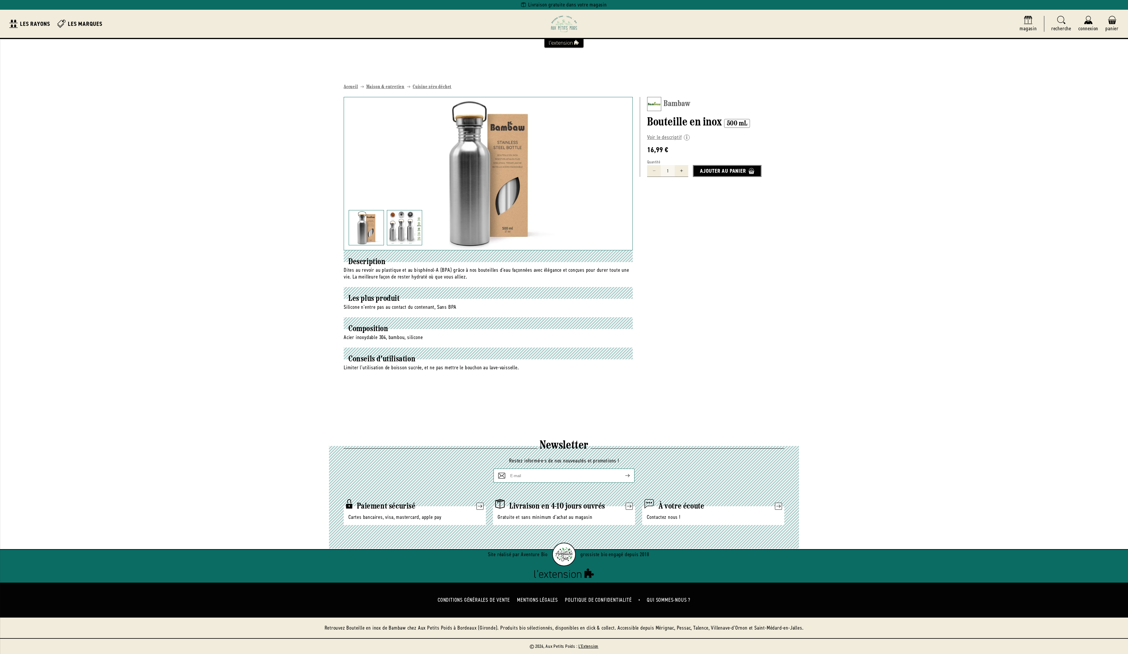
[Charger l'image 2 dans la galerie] (404, 227)
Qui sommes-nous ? (668, 599)
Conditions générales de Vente (474, 599)
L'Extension (588, 646)
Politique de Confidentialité (598, 599)
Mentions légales (537, 599)
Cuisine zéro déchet (432, 87)
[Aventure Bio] (564, 554)
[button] (1061, 24)
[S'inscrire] (623, 476)
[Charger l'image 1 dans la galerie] (366, 227)
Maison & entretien (385, 87)
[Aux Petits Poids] (564, 23)
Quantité (653, 162)
